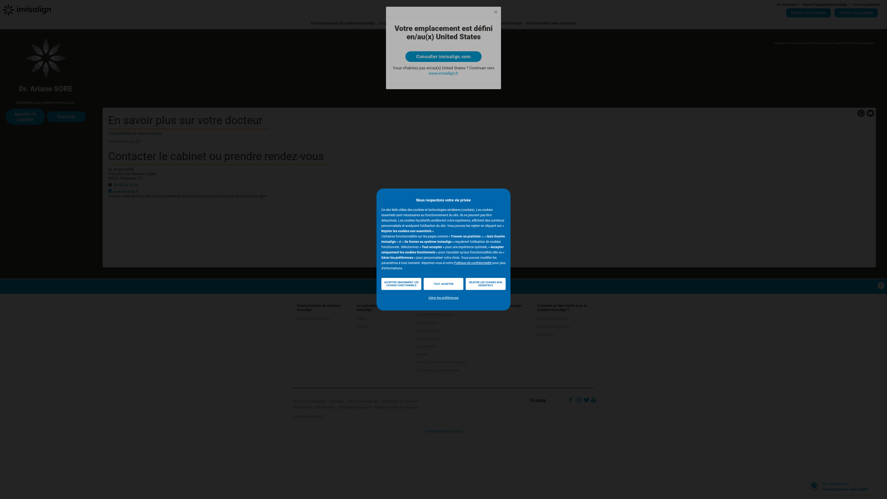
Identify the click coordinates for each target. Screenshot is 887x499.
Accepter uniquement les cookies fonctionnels (401, 284)
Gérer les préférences (443, 298)
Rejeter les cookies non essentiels (485, 284)
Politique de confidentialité (473, 263)
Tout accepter (443, 284)
